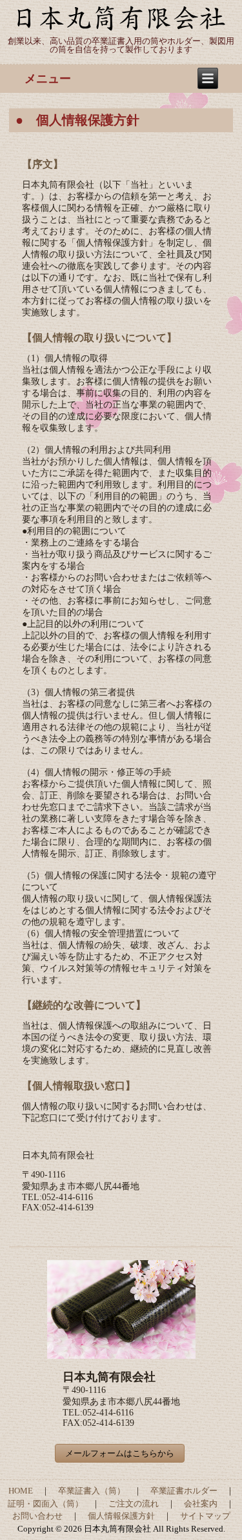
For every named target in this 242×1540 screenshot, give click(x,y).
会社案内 (200, 1503)
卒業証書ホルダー (183, 1491)
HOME (20, 1491)
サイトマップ (205, 1516)
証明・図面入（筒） (45, 1503)
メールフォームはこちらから (119, 1453)
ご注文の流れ (133, 1503)
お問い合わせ (37, 1516)
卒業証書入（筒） (91, 1491)
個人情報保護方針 (121, 1516)
